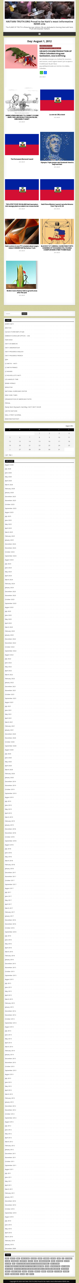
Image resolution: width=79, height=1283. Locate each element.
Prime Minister (15, 1274)
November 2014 (10, 1015)
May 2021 (8, 714)
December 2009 (10, 1248)
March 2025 (9, 532)
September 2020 (10, 746)
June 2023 (8, 615)
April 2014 (8, 1043)
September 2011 (10, 1165)
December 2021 (10, 686)
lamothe (7, 1271)
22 (39, 445)
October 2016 (9, 928)
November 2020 (10, 738)
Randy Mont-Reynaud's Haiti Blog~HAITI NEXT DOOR (23, 407)
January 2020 (9, 777)
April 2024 (8, 576)
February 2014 (10, 1051)
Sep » (10, 455)
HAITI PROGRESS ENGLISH (14, 352)
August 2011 (9, 1169)
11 (69, 437)
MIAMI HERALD (10, 383)
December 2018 (10, 829)
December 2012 (10, 1106)
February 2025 (10, 536)
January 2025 (9, 540)
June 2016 (8, 940)
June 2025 (8, 520)
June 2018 (8, 853)
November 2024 (10, 548)
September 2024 (10, 556)
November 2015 (10, 967)
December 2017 (10, 872)
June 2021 (8, 710)
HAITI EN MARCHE (11, 344)
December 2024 (10, 544)
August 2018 (9, 845)
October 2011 (9, 1161)
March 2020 (9, 770)
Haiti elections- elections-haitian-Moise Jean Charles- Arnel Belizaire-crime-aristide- (37, 1269)
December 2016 (10, 920)
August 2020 (9, 750)
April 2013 (8, 1090)
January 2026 (9, 492)
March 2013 (9, 1094)
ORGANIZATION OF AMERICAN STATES (18, 399)
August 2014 (9, 1027)
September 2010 (10, 1213)
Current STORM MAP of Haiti (14, 332)
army (18, 1258)
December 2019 (10, 781)
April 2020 (8, 766)
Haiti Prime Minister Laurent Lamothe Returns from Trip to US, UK (57, 205)
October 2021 (9, 694)
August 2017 (9, 888)
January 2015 (9, 1007)
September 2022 (10, 651)
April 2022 (8, 671)
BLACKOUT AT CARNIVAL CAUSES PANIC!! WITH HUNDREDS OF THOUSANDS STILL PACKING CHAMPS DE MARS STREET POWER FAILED (57, 248)
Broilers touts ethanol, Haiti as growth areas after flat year (22, 292)
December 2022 (10, 639)
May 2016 (8, 944)
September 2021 (10, 698)
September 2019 (10, 793)
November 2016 (10, 924)
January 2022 (9, 682)
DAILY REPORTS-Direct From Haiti (50, 48)
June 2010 (8, 1225)
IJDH (6, 359)
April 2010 (8, 1233)
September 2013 (10, 1070)
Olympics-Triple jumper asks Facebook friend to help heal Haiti (57, 163)
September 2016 (10, 932)
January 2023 (9, 635)
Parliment (50, 1271)
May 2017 (8, 900)
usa (27, 1274)
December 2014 (10, 1011)
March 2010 (9, 1237)
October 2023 (9, 599)
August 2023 (9, 607)
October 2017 (9, 880)
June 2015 (8, 987)
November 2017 (10, 876)
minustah (37, 1271)
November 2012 (10, 1110)
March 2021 (9, 722)
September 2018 (10, 841)
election (67, 1261)
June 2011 (8, 1177)
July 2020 (8, 754)
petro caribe (58, 1271)
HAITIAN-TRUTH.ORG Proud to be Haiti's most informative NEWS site (39, 22)
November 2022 (10, 643)
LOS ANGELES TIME (11, 379)
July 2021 (8, 706)
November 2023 (10, 595)
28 (30, 449)
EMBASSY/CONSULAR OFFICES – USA (17, 336)
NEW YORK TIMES (11, 395)
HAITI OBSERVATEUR (12, 348)
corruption (23, 1261)
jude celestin (64, 1269)
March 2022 (9, 675)
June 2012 (8, 1130)
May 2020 (8, 762)
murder (44, 1271)
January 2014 (9, 1054)
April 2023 (8, 623)
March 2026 (9, 485)
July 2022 (8, 659)
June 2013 (8, 1082)
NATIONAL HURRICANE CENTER (16, 391)
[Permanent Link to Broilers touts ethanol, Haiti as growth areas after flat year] (22, 275)
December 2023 (10, 591)
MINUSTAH (9, 387)
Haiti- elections (55, 1264)
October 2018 (9, 837)
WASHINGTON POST (12, 419)
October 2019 (9, 789)
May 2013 (8, 1086)
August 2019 (9, 797)
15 (39, 441)
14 (30, 441)
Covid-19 (30, 1261)
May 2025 (8, 524)
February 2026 (10, 489)
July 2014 (8, 1031)
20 (20, 445)
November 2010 (10, 1205)
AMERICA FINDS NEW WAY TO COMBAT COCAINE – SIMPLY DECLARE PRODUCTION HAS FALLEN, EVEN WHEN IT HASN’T (21, 117)
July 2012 (8, 1126)
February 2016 (10, 956)
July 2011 (8, 1173)
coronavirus (14, 1261)
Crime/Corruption (46, 46)
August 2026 (9, 465)
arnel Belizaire (25, 1258)
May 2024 (8, 572)
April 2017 (8, 904)
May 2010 (8, 1229)
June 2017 (8, 896)
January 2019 (9, 825)
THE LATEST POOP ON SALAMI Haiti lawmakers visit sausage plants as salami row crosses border (22, 205)
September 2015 (10, 975)
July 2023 (8, 611)
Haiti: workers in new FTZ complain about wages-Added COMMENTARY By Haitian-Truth (22, 247)
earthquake (60, 1261)
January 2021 (9, 730)
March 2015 (9, 999)
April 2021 (8, 718)
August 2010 (9, 1217)
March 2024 (9, 580)
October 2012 (9, 1114)
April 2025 (8, 528)
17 (59, 441)
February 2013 (10, 1098)
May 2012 (8, 1134)
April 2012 (8, 1138)
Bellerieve (33, 1258)
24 (59, 445)
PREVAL (7, 403)
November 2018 (10, 833)
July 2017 (8, 892)
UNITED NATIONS (11, 411)
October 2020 (9, 742)
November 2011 (10, 1157)
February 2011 (10, 1193)
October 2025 (9, 504)
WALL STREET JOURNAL (13, 415)
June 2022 (8, 663)
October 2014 (9, 1019)
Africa (7, 1258)
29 (39, 449)
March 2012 (9, 1142)
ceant (58, 1258)
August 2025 (9, 512)
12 (10, 441)
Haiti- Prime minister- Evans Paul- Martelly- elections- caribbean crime (24, 1266)
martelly (30, 1271)
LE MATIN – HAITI (11, 363)
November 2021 (10, 690)
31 (59, 449)
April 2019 (8, 813)
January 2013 (9, 1102)
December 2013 (10, 1058)
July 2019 (8, 801)
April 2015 (8, 995)
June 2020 (8, 758)
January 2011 (9, 1197)
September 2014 (10, 1023)
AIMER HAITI (9, 324)
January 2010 (9, 1244)
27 (20, 449)
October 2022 (9, 647)
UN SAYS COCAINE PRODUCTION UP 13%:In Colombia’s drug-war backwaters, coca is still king (56, 53)
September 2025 (10, 508)
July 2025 (8, 516)
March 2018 (9, 861)
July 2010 (8, 1221)
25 (69, 445)
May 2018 (8, 857)
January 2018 (9, 868)
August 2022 (9, 655)
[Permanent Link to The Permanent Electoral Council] (22, 144)
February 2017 (10, 912)
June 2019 (8, 805)
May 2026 (8, 477)
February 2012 (10, 1146)
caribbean (46, 1258)
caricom (53, 1258)
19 (10, 445)
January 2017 (9, 916)
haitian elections (55, 1266)
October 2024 (9, 552)
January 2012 (9, 1149)
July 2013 (8, 1078)
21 (30, 445)
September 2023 (10, 603)
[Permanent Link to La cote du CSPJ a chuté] (57, 100)
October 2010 (9, 1209)
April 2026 (8, 481)
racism (22, 1274)
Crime (35, 1261)
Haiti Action (9, 340)
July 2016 (8, 936)
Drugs (53, 1261)
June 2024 (8, 568)
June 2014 (8, 1035)
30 (49, 449)
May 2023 (8, 619)
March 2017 (9, 908)
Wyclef (32, 1274)
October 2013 (9, 1066)
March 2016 (9, 952)
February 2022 (10, 678)
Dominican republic (44, 1261)
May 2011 (8, 1181)
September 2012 (10, 1118)
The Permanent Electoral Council (22, 159)
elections (8, 1264)
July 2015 (8, 983)
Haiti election (9, 1269)
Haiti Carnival (65, 1266)
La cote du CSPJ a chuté (57, 115)
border (40, 1258)
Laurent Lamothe (16, 1271)
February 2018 (10, 865)
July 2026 (8, 469)
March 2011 (9, 1189)
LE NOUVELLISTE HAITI (13, 375)
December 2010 (10, 1201)
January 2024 (9, 587)
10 (59, 437)
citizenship (69, 1258)
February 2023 (10, 631)
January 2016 (9, 959)
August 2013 (9, 1074)
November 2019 (10, 785)
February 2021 (10, 726)
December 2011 (10, 1153)
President (66, 1271)
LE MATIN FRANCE (11, 367)
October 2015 (9, 971)
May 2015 (8, 991)
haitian (47, 1266)
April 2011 (8, 1185)
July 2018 (8, 849)
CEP (63, 1258)
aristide (13, 1258)
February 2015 (10, 1003)
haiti (13, 1264)
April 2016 (8, 948)
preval (7, 1274)
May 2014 (8, 1039)
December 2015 (10, 963)
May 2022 (8, 667)
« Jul (6, 455)
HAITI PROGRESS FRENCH (14, 355)
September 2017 (10, 884)
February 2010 (10, 1240)
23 (49, 445)
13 (20, 441)
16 (49, 441)
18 (69, 441)
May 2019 (8, 809)
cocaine (7, 1261)
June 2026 (8, 473)
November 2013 (10, 1062)
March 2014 (9, 1047)
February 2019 (10, 821)
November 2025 (10, 500)
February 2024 (10, 583)
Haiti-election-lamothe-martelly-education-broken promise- (33, 1264)
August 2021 (9, 702)
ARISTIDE (8, 328)
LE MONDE (8, 371)
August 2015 (9, 979)
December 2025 (10, 496)
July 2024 (8, 564)
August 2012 (9, 1122)
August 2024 (9, 560)
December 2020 (10, 734)
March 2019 (9, 817)
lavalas (24, 1271)
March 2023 (9, 627)
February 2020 (10, 773)
